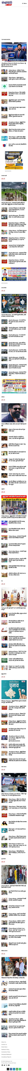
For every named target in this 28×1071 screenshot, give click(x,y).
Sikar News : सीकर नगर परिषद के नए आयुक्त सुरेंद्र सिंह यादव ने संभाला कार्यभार (17, 800)
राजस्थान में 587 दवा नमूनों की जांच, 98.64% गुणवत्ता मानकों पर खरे (17, 1027)
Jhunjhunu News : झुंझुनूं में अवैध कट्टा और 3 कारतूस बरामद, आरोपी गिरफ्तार (17, 708)
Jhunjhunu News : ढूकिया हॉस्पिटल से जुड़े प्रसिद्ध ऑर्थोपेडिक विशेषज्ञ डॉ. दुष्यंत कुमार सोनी (17, 1020)
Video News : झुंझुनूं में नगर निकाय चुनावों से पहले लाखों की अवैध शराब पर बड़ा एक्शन (17, 722)
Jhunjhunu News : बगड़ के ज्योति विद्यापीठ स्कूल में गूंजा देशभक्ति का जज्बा (17, 560)
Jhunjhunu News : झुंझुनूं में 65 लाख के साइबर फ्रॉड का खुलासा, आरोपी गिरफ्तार (17, 123)
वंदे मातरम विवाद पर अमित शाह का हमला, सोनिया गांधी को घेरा (16, 621)
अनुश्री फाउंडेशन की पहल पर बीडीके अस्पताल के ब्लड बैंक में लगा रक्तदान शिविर (17, 1013)
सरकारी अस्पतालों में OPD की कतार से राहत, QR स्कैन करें (17, 997)
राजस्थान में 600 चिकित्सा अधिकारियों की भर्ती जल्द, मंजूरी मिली (17, 1004)
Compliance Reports (6, 1057)
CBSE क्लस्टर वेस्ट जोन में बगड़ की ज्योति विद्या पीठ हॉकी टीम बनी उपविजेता (17, 759)
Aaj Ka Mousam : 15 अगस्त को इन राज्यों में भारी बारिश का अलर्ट (17, 335)
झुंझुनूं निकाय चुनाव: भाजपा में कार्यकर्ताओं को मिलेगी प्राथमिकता (17, 100)
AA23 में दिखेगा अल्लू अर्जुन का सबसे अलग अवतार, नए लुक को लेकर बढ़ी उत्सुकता (17, 468)
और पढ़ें (3, 178)
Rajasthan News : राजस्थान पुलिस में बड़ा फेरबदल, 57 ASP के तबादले (17, 239)
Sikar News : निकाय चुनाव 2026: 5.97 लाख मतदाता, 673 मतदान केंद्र (17, 807)
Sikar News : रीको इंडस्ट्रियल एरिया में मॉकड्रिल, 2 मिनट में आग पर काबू (17, 852)
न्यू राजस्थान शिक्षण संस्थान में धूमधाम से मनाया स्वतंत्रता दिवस (17, 544)
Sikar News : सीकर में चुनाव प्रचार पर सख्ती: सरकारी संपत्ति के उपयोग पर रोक (17, 838)
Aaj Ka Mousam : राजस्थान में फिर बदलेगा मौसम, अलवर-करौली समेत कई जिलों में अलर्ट (17, 254)
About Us (3, 1042)
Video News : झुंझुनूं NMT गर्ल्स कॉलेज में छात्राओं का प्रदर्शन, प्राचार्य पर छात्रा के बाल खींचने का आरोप (13, 516)
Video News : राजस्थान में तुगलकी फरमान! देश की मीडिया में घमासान (17, 537)
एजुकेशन (3, 489)
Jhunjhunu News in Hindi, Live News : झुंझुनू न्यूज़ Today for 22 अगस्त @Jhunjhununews (13, 64)
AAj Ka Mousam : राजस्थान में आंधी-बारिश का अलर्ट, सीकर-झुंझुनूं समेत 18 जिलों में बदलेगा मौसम (13, 203)
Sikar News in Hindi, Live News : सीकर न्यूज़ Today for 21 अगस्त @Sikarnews (13, 794)
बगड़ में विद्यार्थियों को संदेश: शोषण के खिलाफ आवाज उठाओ (17, 529)
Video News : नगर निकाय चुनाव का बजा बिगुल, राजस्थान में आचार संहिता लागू (17, 232)
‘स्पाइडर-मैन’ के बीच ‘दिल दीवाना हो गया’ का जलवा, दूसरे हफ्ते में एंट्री (17, 460)
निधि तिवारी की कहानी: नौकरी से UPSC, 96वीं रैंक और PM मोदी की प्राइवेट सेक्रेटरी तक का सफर (17, 638)
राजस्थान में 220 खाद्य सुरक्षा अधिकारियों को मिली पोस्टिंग (17, 989)
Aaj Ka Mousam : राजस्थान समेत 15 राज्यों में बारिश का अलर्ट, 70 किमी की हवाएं (17, 329)
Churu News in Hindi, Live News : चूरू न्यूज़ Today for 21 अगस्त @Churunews (17, 930)
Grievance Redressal (6, 1054)
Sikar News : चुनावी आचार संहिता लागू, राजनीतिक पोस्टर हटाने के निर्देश (17, 137)
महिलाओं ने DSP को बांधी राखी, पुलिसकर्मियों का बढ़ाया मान (18, 943)
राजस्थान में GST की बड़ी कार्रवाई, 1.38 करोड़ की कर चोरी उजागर (16, 246)
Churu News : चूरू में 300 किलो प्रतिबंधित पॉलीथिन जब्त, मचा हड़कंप (17, 914)
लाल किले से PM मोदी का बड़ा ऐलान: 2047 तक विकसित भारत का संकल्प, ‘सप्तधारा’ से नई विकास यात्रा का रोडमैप (17, 630)
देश (2, 581)
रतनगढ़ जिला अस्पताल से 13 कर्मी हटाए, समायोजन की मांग (16, 906)
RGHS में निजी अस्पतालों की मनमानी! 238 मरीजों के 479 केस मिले (17, 85)
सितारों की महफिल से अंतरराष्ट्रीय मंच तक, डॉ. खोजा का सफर (17, 452)
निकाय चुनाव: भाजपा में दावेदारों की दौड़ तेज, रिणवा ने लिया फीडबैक (17, 936)
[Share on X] (8, 1069)
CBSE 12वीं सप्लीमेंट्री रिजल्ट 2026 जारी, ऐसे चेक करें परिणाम (16, 659)
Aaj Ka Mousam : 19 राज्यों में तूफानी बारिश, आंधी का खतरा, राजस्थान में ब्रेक (13, 315)
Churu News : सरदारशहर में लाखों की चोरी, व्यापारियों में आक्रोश (17, 899)
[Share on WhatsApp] (20, 1069)
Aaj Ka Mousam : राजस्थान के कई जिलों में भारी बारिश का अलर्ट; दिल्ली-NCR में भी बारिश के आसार (17, 366)
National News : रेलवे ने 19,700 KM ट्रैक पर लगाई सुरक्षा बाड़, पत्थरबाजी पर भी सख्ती (17, 653)
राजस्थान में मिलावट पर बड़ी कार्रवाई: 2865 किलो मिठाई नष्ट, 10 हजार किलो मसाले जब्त (17, 209)
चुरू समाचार (3, 858)
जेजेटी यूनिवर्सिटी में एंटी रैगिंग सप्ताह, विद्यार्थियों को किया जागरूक (17, 522)
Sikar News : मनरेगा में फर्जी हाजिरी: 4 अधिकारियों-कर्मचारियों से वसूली (17, 814)
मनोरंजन (3, 397)
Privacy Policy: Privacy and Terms (8, 1062)
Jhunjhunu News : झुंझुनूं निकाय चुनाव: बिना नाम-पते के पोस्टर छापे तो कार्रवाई (17, 753)
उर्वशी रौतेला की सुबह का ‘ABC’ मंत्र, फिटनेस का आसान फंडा (17, 444)
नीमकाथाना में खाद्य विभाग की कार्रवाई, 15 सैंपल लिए (13, 978)
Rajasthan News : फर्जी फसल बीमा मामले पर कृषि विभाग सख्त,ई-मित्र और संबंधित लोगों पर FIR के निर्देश (17, 224)
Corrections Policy (5, 1052)
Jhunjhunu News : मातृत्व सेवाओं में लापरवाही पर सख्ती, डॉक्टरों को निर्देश (17, 982)
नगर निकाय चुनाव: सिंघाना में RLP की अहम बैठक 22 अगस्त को (17, 729)
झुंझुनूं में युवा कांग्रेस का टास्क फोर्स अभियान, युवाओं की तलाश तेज (16, 115)
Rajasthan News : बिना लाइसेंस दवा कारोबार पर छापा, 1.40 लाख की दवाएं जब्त (17, 94)
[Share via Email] (17, 1069)
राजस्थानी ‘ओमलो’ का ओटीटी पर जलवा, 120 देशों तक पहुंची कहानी (16, 437)
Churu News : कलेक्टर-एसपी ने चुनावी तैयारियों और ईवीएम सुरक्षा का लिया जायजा (17, 922)
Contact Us (4, 1044)
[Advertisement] (14, 22)
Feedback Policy (5, 1049)
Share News (4, 1047)
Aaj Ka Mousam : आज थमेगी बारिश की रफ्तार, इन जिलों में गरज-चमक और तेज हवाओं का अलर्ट (17, 344)
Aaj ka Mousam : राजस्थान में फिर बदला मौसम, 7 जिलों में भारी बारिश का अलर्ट (17, 373)
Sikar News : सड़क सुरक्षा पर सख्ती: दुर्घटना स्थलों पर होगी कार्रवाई (17, 78)
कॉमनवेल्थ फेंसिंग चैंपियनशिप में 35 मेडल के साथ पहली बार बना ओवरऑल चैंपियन (17, 645)
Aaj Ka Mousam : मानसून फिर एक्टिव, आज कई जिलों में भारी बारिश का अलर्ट (17, 359)
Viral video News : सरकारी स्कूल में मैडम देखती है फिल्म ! (17, 552)
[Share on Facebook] (11, 1069)
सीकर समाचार (3, 766)
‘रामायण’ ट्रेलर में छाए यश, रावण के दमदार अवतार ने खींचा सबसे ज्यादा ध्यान (17, 474)
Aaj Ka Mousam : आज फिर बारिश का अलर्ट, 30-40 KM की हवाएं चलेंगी (17, 350)
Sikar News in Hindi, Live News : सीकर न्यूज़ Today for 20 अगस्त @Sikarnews (17, 845)
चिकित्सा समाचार (4, 950)
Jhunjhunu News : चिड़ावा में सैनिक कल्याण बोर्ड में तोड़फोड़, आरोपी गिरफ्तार (17, 715)
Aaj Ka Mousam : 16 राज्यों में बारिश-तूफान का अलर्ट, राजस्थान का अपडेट (17, 321)
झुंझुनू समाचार (3, 673)
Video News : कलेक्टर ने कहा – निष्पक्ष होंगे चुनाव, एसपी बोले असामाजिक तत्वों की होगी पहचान (17, 71)
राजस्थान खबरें (4, 175)
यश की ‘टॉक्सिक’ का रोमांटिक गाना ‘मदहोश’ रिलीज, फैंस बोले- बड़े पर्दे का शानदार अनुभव (18, 483)
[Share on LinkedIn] (14, 1069)
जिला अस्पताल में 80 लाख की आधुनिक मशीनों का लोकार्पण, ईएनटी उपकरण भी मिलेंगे (17, 1035)
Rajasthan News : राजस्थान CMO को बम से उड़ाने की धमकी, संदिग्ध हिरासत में (17, 261)
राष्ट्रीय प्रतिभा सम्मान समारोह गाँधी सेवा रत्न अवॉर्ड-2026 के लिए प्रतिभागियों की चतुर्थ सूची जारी (17, 746)
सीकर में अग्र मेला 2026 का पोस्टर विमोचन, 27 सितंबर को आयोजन (17, 130)
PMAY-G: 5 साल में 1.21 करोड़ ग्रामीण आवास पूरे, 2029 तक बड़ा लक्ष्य (16, 667)
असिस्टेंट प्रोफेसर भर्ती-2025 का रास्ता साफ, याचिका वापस (17, 574)
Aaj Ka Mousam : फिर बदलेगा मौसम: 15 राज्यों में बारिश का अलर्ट (16, 216)
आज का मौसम (3, 287)
